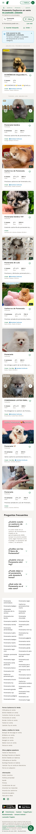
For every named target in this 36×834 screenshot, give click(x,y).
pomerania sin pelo (25, 651)
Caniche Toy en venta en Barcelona (14, 765)
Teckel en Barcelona (9, 753)
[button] (18, 111)
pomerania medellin (10, 621)
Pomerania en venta (9, 718)
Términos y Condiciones (8, 826)
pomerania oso (24, 696)
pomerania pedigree (10, 696)
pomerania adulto (24, 644)
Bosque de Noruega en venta (12, 733)
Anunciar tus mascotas (9, 788)
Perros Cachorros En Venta (11, 707)
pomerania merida (10, 624)
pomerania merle (24, 641)
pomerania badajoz (10, 606)
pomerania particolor (22, 612)
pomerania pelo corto (24, 625)
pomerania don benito (9, 617)
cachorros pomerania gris (9, 675)
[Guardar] (30, 75)
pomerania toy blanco (23, 634)
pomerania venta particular (9, 663)
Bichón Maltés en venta (10, 712)
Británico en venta (8, 735)
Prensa (4, 783)
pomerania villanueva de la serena (9, 611)
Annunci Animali (19, 814)
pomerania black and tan (24, 655)
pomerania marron (25, 675)
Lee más (29, 23)
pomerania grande (10, 689)
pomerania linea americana (24, 692)
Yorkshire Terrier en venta (11, 715)
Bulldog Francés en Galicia (11, 763)
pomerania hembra (10, 646)
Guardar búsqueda (12, 28)
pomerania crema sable (24, 687)
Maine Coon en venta (9, 743)
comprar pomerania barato (10, 655)
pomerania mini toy (25, 630)
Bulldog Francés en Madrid (11, 755)
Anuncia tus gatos (8, 793)
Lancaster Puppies (8, 817)
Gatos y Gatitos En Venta (10, 730)
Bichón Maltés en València (11, 758)
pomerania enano (9, 699)
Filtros (30, 19)
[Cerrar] (31, 33)
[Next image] (30, 111)
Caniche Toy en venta (9, 725)
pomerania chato (9, 686)
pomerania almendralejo (8, 629)
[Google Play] (9, 807)
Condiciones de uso (8, 785)
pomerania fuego (24, 700)
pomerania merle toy (24, 670)
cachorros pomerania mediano (25, 682)
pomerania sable (24, 678)
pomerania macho (10, 643)
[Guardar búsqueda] (31, 828)
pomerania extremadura (8, 602)
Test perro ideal (7, 795)
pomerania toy (8, 683)
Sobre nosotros (7, 775)
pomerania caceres (10, 636)
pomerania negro (24, 601)
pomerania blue (24, 621)
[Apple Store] (24, 807)
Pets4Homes (10, 812)
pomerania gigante (25, 638)
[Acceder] (33, 2)
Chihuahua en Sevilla (9, 760)
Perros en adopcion (8, 768)
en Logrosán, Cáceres (12, 12)
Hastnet (18, 812)
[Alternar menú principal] (3, 2)
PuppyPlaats (27, 812)
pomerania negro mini (9, 650)
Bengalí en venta (7, 740)
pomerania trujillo (10, 633)
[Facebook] (4, 799)
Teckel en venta (7, 723)
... (22, 7)
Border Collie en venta (9, 720)
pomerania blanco (10, 668)
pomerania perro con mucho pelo (24, 665)
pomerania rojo (9, 692)
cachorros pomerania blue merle (24, 606)
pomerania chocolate (22, 617)
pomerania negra (9, 659)
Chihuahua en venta (8, 710)
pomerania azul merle (24, 660)
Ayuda (4, 780)
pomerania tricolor (10, 679)
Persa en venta (7, 745)
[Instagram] (8, 799)
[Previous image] (5, 111)
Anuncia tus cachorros (9, 790)
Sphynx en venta (7, 738)
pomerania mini (9, 671)
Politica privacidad (8, 778)
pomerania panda (24, 648)
